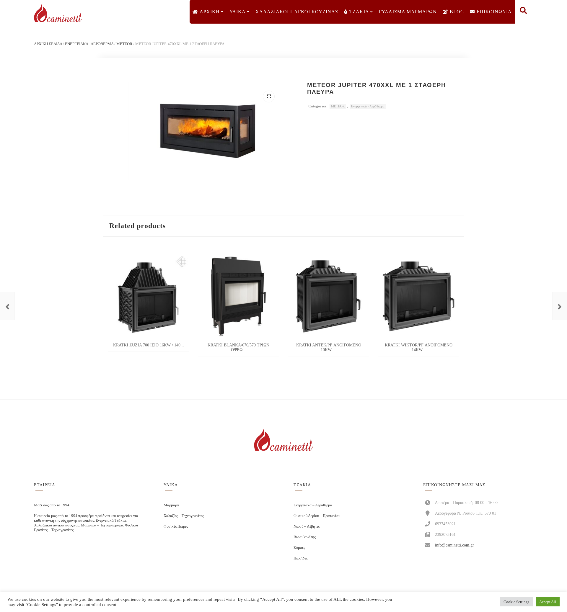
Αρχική (210, 11)
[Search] (523, 12)
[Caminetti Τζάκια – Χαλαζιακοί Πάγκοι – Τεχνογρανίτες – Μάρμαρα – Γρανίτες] (58, 13)
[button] (269, 96)
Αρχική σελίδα (48, 44)
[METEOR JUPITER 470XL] (7, 306)
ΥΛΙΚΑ (237, 11)
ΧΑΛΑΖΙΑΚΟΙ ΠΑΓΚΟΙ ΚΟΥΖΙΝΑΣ (296, 11)
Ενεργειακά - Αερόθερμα (89, 44)
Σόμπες (299, 547)
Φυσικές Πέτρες (176, 526)
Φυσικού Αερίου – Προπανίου (317, 515)
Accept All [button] (547, 602)
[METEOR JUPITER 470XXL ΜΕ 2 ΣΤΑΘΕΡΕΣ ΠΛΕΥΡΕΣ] (559, 306)
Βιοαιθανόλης (305, 537)
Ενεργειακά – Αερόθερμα (313, 505)
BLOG (457, 11)
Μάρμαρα (171, 505)
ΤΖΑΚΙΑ (359, 11)
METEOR (124, 44)
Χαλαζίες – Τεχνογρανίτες (184, 515)
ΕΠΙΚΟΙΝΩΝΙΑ (494, 11)
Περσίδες (300, 558)
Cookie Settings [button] (516, 602)
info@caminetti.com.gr (454, 545)
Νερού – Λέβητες (307, 526)
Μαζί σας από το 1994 (51, 505)
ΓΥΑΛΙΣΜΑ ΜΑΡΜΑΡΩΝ (408, 11)
